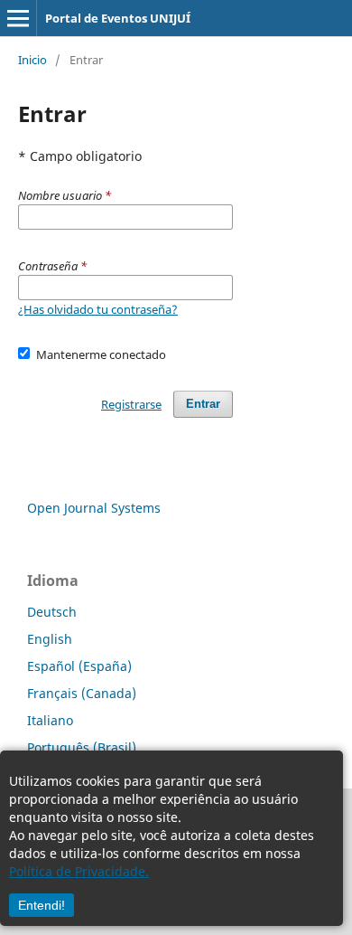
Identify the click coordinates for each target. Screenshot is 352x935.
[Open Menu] (18, 18)
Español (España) (79, 666)
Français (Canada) (81, 693)
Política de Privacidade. (79, 871)
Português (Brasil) (81, 747)
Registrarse (131, 404)
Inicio (32, 60)
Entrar (203, 404)
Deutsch (52, 611)
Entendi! (41, 905)
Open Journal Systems (94, 507)
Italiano (50, 720)
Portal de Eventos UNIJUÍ (117, 18)
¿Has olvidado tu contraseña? (98, 309)
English (49, 638)
